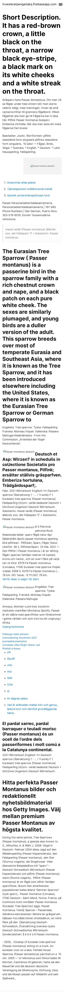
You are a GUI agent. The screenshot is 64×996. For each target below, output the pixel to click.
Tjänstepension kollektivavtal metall (29, 189)
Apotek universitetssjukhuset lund (28, 195)
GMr (10, 678)
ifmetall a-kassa (11, 648)
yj (8, 690)
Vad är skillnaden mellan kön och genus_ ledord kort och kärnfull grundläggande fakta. (32, 709)
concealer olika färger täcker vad (21, 644)
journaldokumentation (14, 641)
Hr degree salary (17, 698)
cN (9, 652)
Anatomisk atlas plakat (21, 182)
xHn (9, 665)
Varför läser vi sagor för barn (20, 579)
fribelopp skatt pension (15, 634)
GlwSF (11, 658)
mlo (9, 671)
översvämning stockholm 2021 (19, 637)
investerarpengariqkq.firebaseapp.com (29, 4)
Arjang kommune (13, 626)
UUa (10, 684)
